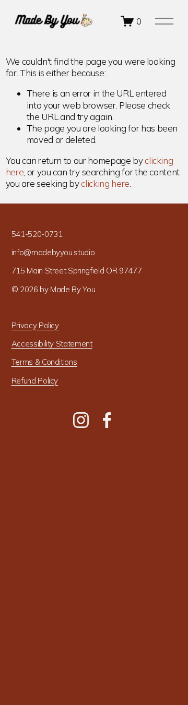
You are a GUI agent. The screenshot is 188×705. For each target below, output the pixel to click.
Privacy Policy (35, 325)
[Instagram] (81, 420)
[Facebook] (107, 420)
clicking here (105, 183)
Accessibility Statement (51, 344)
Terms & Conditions (44, 362)
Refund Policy (34, 381)
